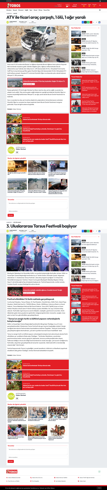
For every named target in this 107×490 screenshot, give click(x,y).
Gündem (9, 10)
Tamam (99, 487)
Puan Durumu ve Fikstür (13, 481)
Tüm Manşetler (35, 481)
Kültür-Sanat (17, 222)
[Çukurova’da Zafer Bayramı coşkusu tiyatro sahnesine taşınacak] (58, 430)
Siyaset (15, 10)
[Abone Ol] (99, 22)
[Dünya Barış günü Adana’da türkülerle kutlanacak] (37, 412)
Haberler (9, 13)
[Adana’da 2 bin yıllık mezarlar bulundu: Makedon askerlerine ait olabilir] (17, 412)
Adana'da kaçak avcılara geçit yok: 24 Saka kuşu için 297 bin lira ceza (90, 56)
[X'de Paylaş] (85, 22)
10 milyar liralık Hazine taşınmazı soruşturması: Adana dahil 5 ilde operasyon (57, 174)
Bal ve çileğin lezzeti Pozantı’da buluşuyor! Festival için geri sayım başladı (37, 438)
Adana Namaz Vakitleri (61, 477)
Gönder (11, 215)
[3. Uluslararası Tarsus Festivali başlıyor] (37, 253)
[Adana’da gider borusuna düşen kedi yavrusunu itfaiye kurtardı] (37, 166)
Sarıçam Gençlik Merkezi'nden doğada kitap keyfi (16, 437)
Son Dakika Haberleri (61, 481)
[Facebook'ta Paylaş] (83, 22)
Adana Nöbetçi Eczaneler (14, 477)
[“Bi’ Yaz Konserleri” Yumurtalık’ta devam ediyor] (58, 412)
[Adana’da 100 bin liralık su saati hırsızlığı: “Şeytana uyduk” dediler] (37, 184)
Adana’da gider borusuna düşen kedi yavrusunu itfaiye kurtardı (36, 173)
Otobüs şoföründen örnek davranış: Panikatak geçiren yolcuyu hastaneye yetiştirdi (89, 63)
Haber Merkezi (21, 149)
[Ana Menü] (100, 10)
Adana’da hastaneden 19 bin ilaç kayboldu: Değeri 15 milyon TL (16, 191)
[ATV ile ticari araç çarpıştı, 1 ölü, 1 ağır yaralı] (37, 44)
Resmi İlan (47, 10)
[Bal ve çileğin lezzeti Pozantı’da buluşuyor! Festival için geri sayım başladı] (37, 430)
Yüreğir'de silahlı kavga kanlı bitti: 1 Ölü (17, 173)
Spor (31, 10)
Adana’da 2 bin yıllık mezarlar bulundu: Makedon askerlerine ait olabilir (17, 420)
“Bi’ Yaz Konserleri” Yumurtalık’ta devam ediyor (57, 419)
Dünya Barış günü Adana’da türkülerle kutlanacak (35, 419)
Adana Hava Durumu (37, 477)
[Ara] (100, 5)
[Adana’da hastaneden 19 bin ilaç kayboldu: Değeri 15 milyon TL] (17, 184)
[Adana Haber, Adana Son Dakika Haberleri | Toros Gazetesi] (13, 5)
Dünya (40, 10)
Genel (83, 53)
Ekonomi (21, 10)
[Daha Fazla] (91, 22)
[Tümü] (98, 28)
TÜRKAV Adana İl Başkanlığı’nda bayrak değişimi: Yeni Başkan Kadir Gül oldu (90, 71)
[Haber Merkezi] (11, 150)
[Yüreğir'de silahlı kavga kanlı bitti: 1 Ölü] (17, 166)
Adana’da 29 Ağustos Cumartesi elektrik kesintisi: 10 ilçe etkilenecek (90, 42)
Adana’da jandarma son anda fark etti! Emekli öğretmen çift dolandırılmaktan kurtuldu (57, 192)
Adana (83, 31)
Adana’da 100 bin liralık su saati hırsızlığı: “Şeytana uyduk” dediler (37, 191)
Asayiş (15, 13)
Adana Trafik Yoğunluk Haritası (87, 477)
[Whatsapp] (99, 471)
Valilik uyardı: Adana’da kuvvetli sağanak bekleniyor (90, 34)
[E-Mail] (17, 152)
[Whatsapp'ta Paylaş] (88, 22)
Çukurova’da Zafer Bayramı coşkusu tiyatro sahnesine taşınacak (56, 438)
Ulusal (35, 10)
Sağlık (26, 10)
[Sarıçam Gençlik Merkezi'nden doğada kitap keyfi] (17, 430)
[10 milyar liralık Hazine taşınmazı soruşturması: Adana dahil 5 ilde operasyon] (58, 166)
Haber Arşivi (83, 481)
